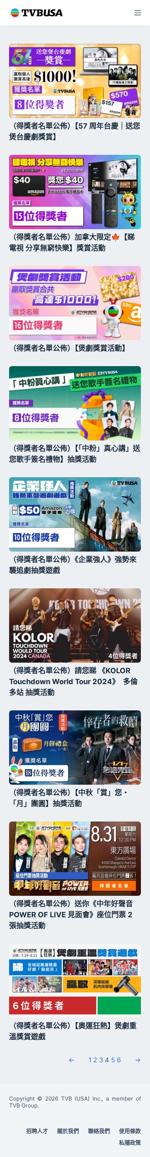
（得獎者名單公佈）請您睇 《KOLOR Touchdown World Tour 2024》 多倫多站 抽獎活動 (73, 681)
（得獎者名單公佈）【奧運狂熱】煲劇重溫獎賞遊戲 (73, 1031)
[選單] (137, 12)
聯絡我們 (99, 1130)
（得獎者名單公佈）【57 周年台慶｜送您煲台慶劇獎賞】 (74, 131)
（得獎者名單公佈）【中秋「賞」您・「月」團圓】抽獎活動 (69, 798)
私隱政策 (130, 1142)
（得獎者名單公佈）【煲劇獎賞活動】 (69, 348)
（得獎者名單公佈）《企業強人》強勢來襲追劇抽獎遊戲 (73, 565)
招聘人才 (37, 1130)
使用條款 (130, 1130)
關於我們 (68, 1130)
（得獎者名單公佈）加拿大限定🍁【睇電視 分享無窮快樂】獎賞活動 (72, 242)
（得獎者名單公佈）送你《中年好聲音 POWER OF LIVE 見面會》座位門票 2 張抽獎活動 (71, 914)
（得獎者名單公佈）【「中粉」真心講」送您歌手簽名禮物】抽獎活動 (74, 454)
